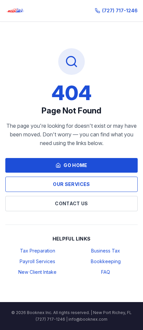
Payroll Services (37, 261)
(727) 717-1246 (120, 10)
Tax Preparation (37, 250)
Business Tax (105, 250)
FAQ (105, 272)
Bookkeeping (106, 261)
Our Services (71, 184)
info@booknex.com (88, 319)
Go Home (75, 165)
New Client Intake (37, 272)
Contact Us (71, 203)
